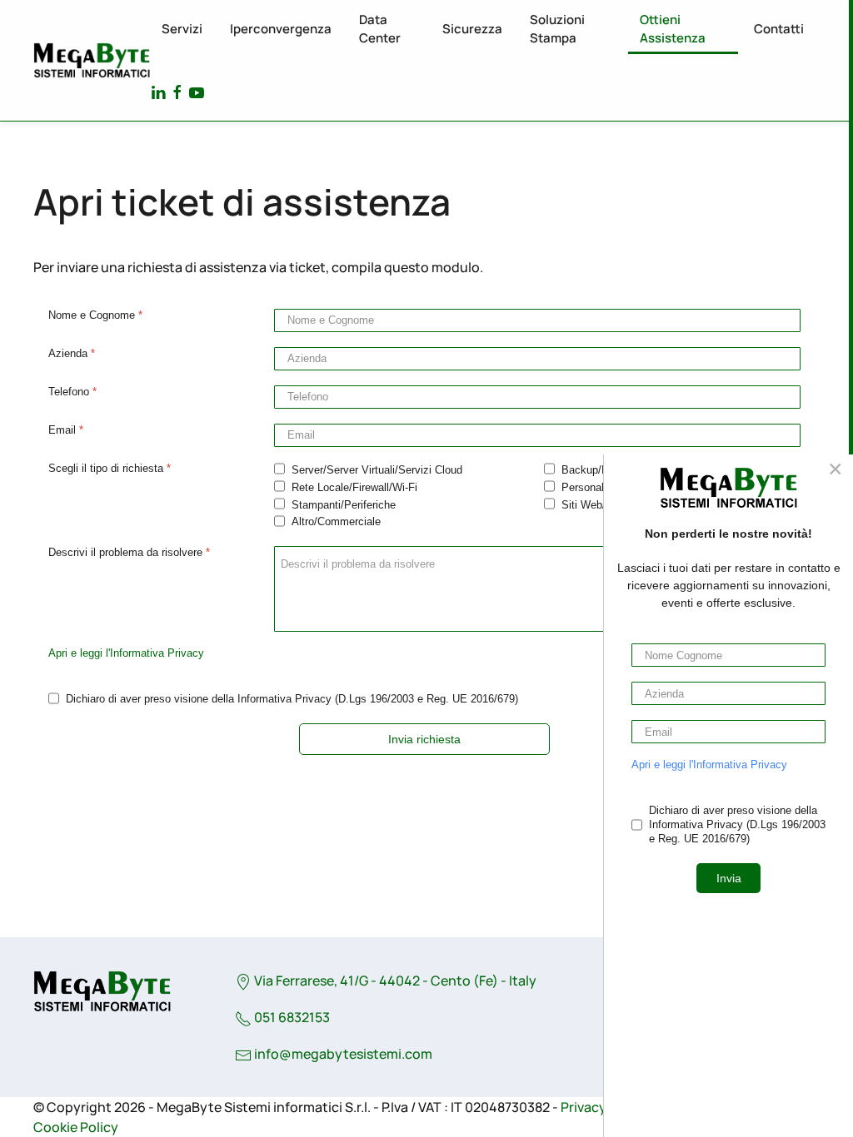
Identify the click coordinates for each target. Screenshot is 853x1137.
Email (65, 430)
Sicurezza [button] (472, 28)
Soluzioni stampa (557, 29)
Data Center (380, 29)
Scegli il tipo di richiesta (109, 468)
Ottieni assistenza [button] (673, 29)
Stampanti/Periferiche (344, 505)
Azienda (71, 353)
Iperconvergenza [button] (281, 28)
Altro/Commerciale (336, 521)
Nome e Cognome (95, 315)
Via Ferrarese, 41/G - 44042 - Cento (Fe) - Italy (394, 980)
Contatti (779, 28)
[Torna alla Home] (91, 61)
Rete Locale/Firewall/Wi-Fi (354, 487)
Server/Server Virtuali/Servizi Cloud (377, 470)
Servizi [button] (182, 28)
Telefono (72, 391)
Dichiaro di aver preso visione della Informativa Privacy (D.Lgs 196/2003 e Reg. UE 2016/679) (292, 699)
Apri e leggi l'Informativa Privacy (126, 653)
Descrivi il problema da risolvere (129, 552)
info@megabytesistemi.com (343, 1054)
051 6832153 (291, 1017)
